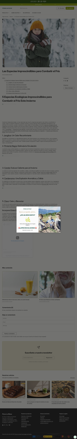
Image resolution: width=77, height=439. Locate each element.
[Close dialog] (59, 208)
